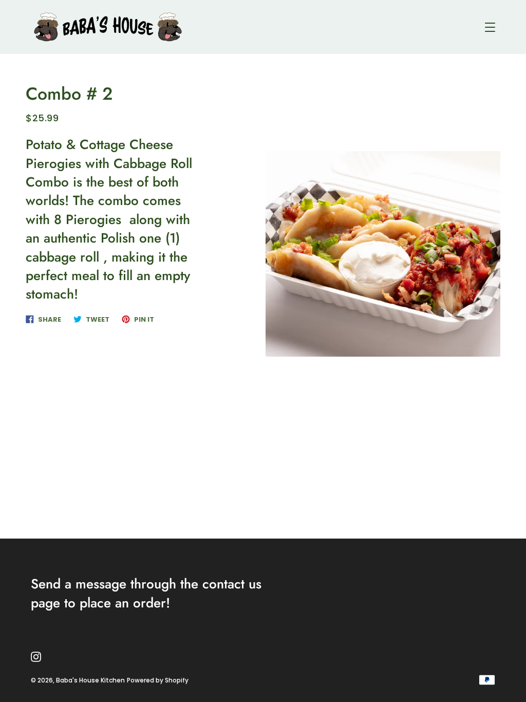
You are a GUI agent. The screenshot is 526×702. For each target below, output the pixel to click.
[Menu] (490, 27)
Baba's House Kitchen (90, 680)
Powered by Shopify (158, 680)
